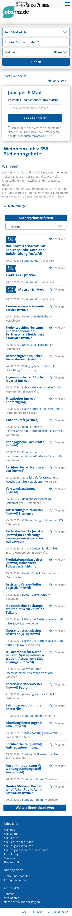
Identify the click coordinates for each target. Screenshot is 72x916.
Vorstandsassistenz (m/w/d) (21, 490)
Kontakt (9, 894)
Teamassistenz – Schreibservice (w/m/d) (25, 308)
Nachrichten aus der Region (22, 902)
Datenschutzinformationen (30, 136)
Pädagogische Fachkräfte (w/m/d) (25, 444)
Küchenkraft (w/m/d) (22, 420)
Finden (36, 62)
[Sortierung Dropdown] (60, 226)
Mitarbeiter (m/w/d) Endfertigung (21, 400)
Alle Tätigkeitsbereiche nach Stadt (26, 850)
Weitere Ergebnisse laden (35, 807)
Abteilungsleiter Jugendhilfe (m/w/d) (24, 724)
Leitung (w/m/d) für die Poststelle (23, 707)
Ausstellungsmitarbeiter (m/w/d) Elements (24, 512)
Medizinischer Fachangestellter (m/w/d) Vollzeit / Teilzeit (25, 609)
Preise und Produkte (17, 876)
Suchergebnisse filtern (36, 218)
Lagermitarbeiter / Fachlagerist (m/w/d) (24, 379)
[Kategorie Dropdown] (66, 32)
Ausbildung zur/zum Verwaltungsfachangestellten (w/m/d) (25, 768)
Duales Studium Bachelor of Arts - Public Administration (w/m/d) (24, 789)
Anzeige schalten (15, 880)
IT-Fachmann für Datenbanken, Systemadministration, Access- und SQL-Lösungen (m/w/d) (25, 657)
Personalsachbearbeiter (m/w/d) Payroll (24, 686)
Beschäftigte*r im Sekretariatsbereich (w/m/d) (24, 357)
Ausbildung (11, 854)
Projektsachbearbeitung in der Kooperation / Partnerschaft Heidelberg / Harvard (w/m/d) (25, 332)
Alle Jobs (9, 829)
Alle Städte (11, 834)
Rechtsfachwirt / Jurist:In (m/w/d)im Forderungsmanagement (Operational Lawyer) (25, 536)
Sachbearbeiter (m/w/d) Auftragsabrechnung (24, 746)
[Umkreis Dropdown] (65, 52)
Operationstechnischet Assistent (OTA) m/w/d (23, 632)
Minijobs (9, 858)
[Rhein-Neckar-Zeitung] (17, 16)
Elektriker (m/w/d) (21, 275)
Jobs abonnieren (35, 118)
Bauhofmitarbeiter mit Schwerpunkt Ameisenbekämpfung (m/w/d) (26, 250)
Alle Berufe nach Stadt (18, 842)
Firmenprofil (12, 862)
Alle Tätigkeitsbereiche (18, 846)
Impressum (60, 912)
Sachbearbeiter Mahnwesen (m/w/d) (25, 469)
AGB (24, 912)
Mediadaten (11, 898)
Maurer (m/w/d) (32, 289)
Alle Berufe (11, 838)
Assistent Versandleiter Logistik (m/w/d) (23, 586)
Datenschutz (40, 912)
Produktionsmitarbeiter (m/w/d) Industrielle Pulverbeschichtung (24, 562)
